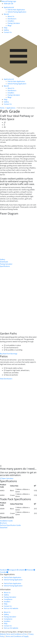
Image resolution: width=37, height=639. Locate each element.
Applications (8, 7)
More (6, 14)
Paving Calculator (14, 23)
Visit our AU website (11, 608)
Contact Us (8, 32)
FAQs (5, 28)
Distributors (12, 19)
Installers (11, 21)
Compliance (8, 599)
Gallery (6, 30)
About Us (11, 16)
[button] (18, 56)
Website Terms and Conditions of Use (13, 634)
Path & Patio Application (16, 10)
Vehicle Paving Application (17, 12)
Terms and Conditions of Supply (17, 636)
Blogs (9, 25)
